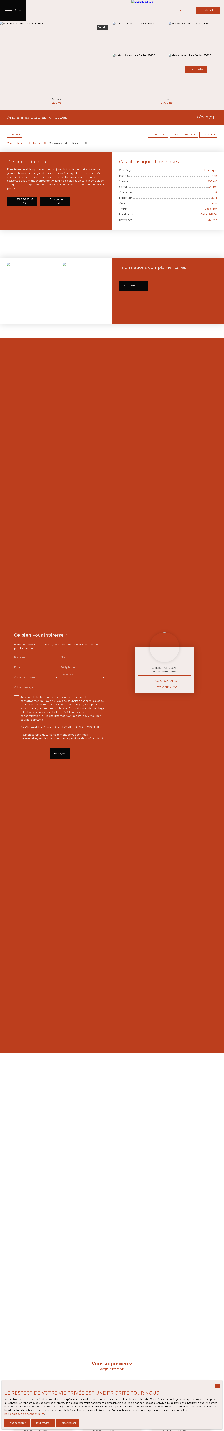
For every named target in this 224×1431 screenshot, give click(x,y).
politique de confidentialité (86, 738)
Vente (11, 143)
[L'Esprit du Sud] (150, 10)
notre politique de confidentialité (24, 1413)
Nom (64, 657)
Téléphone (68, 667)
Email (17, 667)
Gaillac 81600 (37, 143)
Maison (21, 143)
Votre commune (24, 677)
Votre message (23, 687)
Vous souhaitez (67, 674)
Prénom (19, 657)
